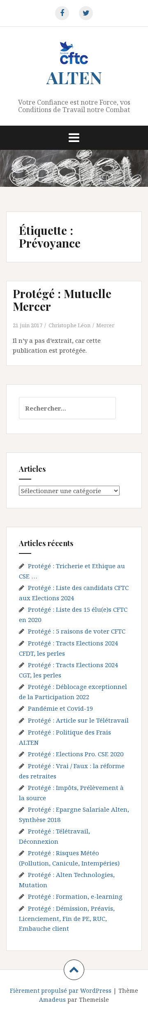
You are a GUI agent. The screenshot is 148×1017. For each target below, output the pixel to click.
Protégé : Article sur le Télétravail (78, 720)
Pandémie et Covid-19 (60, 708)
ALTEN (74, 77)
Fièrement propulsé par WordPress (60, 990)
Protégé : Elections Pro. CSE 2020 (75, 754)
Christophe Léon (69, 325)
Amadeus (52, 999)
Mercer (105, 325)
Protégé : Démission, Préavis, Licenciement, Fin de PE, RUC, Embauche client (67, 918)
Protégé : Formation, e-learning (75, 896)
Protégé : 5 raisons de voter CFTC (76, 631)
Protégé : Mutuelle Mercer (62, 300)
